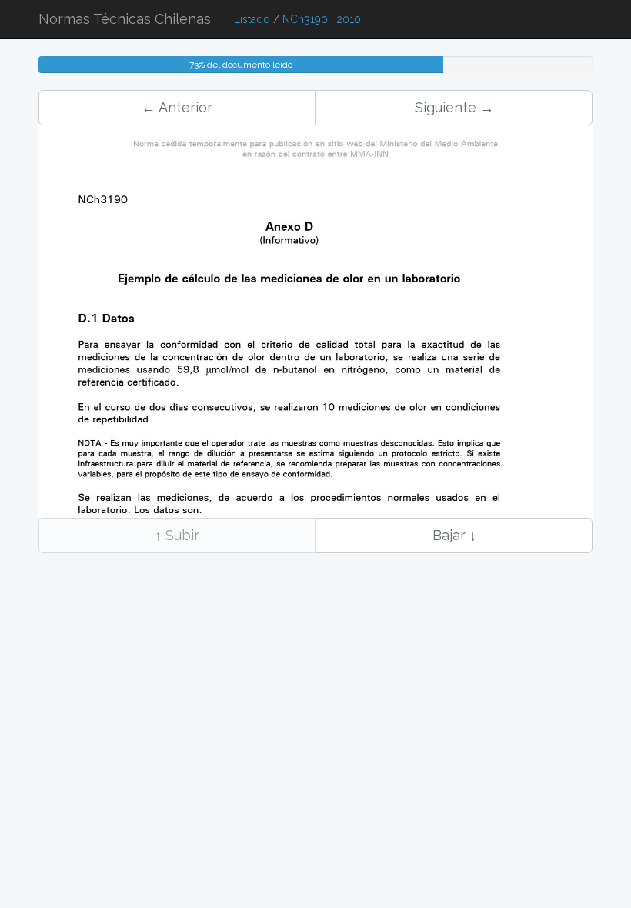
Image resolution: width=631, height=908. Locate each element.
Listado (252, 19)
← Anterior (177, 107)
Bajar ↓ (454, 535)
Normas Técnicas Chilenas (124, 19)
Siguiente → (454, 107)
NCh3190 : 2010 (321, 19)
